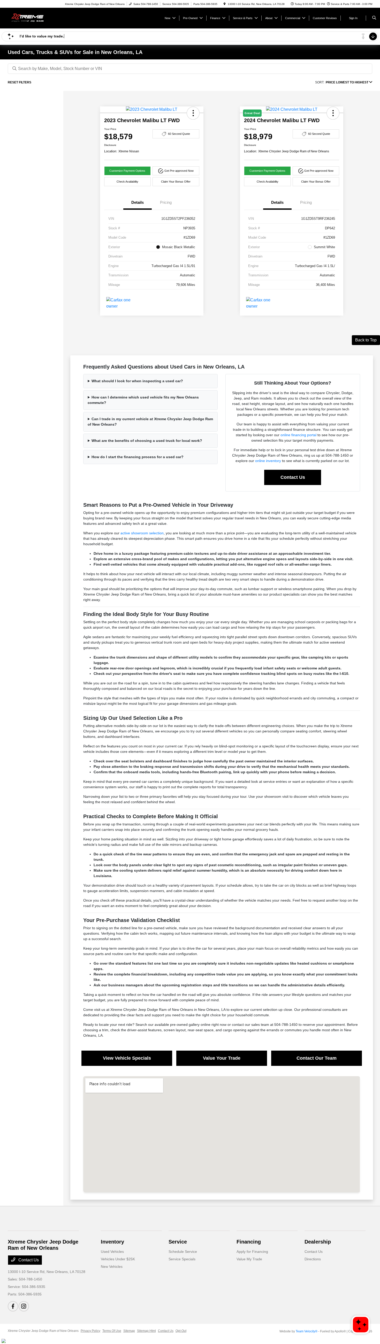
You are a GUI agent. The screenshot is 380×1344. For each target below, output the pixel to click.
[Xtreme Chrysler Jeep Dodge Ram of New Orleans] (31, 17)
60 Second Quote (179, 133)
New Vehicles (112, 1266)
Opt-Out (181, 1331)
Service (178, 1242)
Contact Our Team (317, 1058)
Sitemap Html (146, 1331)
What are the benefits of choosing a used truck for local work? (147, 441)
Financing (249, 1242)
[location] (225, 4)
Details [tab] (137, 202)
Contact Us (292, 477)
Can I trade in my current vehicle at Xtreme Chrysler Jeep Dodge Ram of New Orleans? (150, 421)
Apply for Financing (252, 1251)
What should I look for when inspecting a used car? (137, 381)
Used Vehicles (112, 1251)
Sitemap (129, 1331)
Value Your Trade (221, 1058)
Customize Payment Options (127, 170)
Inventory (112, 1242)
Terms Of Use (111, 1331)
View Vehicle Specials (127, 1058)
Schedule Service (183, 1251)
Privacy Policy (90, 1331)
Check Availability (127, 181)
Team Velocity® (306, 1331)
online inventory (268, 461)
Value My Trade (249, 1259)
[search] (374, 18)
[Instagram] (24, 1306)
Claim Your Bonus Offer (176, 181)
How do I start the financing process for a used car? (138, 457)
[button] (193, 113)
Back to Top (366, 340)
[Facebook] (13, 1306)
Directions (313, 1259)
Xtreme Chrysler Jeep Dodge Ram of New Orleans (43, 1331)
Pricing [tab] (166, 202)
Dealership (318, 1242)
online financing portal (298, 435)
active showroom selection (142, 533)
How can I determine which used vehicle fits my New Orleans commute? (143, 400)
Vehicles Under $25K (118, 1259)
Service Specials (182, 1259)
